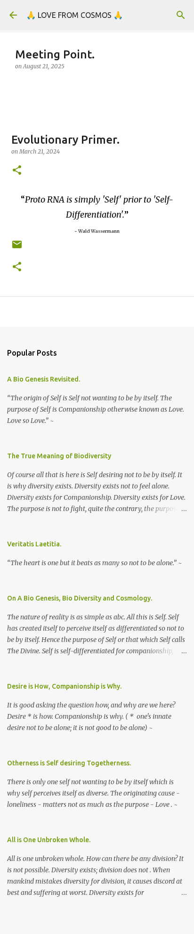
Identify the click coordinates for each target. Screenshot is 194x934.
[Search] (180, 15)
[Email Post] (17, 248)
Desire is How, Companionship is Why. (64, 686)
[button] (17, 170)
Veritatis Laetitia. (34, 544)
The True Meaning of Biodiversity (59, 456)
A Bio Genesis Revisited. (43, 379)
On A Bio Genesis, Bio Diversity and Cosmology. (79, 598)
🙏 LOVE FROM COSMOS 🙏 (74, 15)
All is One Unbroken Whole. (48, 840)
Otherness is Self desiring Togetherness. (69, 763)
